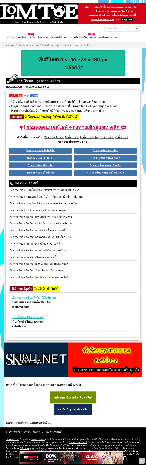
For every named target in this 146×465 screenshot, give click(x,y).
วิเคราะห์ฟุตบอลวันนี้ (28, 45)
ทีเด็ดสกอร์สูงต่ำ (22, 288)
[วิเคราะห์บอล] (73, 63)
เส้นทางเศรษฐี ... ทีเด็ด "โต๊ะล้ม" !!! (34, 297)
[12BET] (71, 458)
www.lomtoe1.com (122, 11)
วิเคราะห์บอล (38, 439)
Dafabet (17, 116)
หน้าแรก (10, 45)
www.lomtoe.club (127, 7)
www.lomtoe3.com (102, 19)
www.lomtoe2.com (100, 15)
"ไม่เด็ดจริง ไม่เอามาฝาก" (28, 317)
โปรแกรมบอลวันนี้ (78, 442)
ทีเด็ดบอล (24, 448)
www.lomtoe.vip (99, 11)
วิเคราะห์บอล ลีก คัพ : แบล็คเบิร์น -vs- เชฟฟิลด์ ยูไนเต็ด (39, 22)
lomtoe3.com (12, 439)
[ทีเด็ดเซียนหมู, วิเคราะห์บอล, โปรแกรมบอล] (73, 360)
